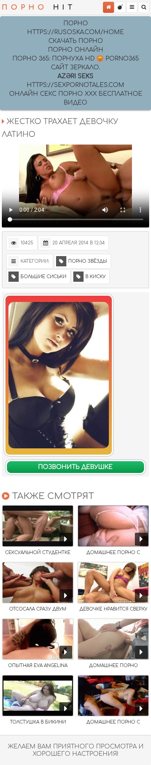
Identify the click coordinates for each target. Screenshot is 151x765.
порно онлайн (75, 50)
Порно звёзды (87, 261)
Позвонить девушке (75, 467)
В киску (95, 276)
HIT (39, 7)
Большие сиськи (43, 276)
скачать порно (75, 41)
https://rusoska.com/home (75, 32)
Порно (75, 23)
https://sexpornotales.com (75, 85)
